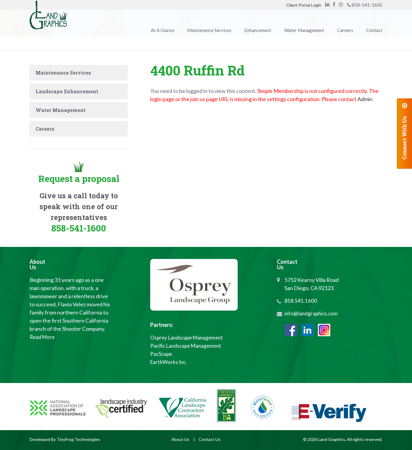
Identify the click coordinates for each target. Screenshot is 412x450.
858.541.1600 (300, 301)
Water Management (61, 110)
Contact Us (209, 439)
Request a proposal (78, 178)
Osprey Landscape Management (186, 337)
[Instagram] (324, 330)
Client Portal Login (303, 5)
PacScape (161, 354)
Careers (45, 129)
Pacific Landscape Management (185, 346)
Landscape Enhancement (67, 91)
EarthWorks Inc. (168, 362)
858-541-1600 (367, 5)
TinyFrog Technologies (78, 439)
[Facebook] (334, 4)
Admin (364, 99)
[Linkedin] (327, 4)
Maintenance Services (63, 72)
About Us (180, 439)
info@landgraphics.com (311, 313)
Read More (42, 337)
